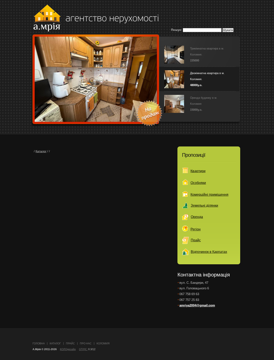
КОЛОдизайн (68, 349)
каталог (55, 343)
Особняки (198, 183)
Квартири (198, 171)
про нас (86, 343)
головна (39, 343)
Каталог (41, 151)
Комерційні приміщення (209, 194)
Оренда (197, 217)
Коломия (103, 343)
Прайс (196, 240)
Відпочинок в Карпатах (209, 252)
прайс (70, 343)
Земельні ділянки (204, 205)
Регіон (196, 229)
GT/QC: (83, 349)
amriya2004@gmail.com (197, 305)
